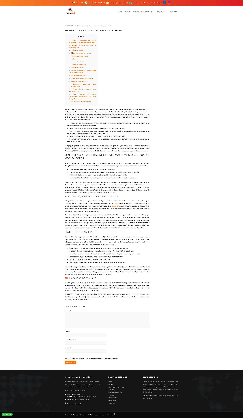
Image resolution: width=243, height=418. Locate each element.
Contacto (173, 12)
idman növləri (116, 206)
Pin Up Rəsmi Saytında (78, 75)
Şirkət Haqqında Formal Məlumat (82, 78)
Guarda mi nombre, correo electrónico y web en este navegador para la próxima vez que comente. (91, 358)
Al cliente (111, 389)
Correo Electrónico (70, 340)
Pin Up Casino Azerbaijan (79, 56)
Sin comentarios (95, 25)
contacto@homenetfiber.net (81, 399)
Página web (68, 348)
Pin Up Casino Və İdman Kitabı (81, 102)
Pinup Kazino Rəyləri (78, 67)
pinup (104, 25)
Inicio (120, 12)
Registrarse (112, 400)
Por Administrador (81, 25)
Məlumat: (74, 59)
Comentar (68, 311)
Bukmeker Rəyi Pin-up (78, 64)
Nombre (67, 331)
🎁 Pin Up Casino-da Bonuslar (81, 53)
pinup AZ (108, 25)
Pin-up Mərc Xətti (77, 62)
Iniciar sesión (112, 397)
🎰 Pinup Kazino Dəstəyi (79, 81)
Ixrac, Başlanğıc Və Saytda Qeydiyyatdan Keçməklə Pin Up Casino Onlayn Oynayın (82, 96)
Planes (127, 12)
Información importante (142, 12)
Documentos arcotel (115, 392)
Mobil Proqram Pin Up (78, 50)
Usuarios (160, 12)
